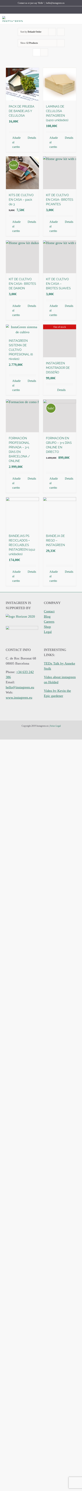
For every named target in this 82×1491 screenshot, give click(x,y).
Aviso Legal (55, 726)
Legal (48, 632)
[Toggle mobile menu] (78, 19)
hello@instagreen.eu (55, 3)
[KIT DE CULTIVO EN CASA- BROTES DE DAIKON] (22, 256)
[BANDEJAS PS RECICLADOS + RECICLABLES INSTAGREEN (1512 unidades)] (22, 513)
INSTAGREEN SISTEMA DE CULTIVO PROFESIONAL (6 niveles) (21, 350)
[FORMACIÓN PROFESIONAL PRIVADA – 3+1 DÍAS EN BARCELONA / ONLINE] (22, 415)
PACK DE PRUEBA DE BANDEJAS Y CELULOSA (21, 111)
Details (32, 137)
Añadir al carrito (16, 142)
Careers (49, 621)
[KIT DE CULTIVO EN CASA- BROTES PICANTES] (59, 172)
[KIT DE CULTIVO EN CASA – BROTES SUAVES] (59, 256)
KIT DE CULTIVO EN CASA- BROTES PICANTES (59, 199)
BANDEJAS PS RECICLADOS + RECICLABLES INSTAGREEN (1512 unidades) (22, 545)
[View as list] (44, 52)
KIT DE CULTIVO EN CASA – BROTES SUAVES (58, 283)
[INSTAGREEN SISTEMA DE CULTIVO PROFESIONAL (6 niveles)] (22, 330)
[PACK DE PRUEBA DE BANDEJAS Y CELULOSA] (22, 84)
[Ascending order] (60, 32)
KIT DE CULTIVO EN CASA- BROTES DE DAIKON (22, 283)
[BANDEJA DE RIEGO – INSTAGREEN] (59, 513)
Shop (47, 627)
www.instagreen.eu (19, 697)
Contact (49, 611)
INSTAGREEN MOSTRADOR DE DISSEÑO (58, 367)
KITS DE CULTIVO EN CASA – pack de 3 (21, 199)
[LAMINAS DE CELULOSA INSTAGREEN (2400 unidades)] (59, 84)
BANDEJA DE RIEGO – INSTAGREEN (55, 540)
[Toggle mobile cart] (71, 19)
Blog (47, 616)
